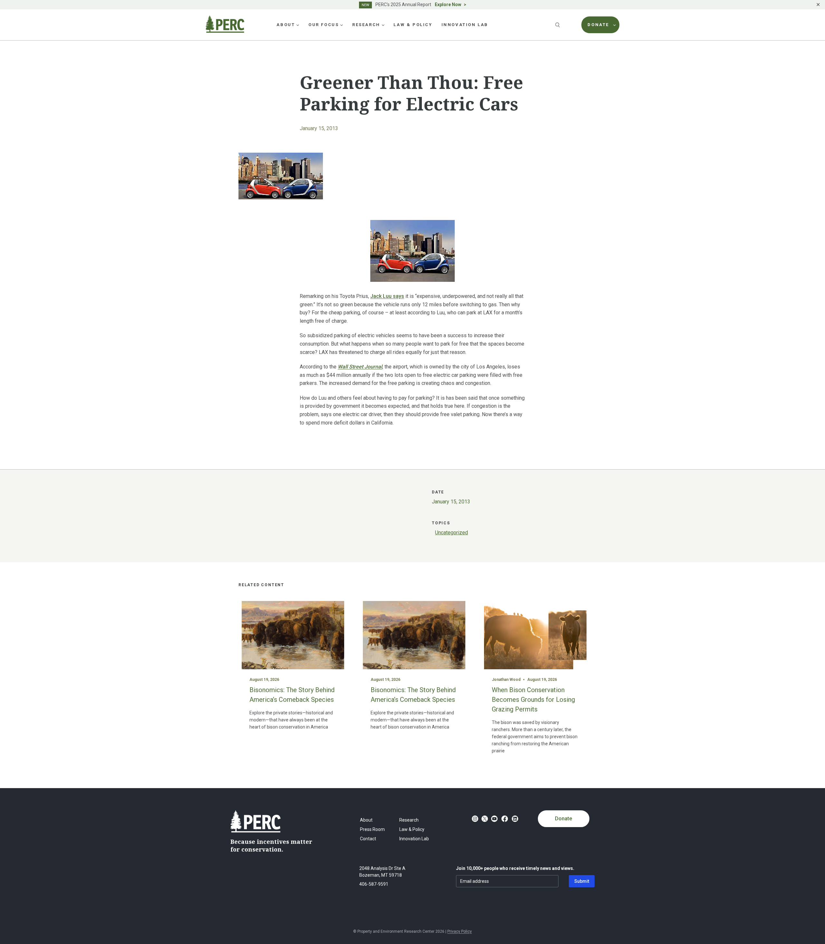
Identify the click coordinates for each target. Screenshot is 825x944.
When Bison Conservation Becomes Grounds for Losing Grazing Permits (533, 699)
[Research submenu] (383, 24)
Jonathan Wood (506, 679)
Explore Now (448, 4)
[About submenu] (297, 24)
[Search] (558, 25)
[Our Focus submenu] (341, 24)
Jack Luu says (387, 296)
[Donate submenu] (614, 24)
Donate (563, 818)
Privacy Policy (459, 931)
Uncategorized (451, 532)
